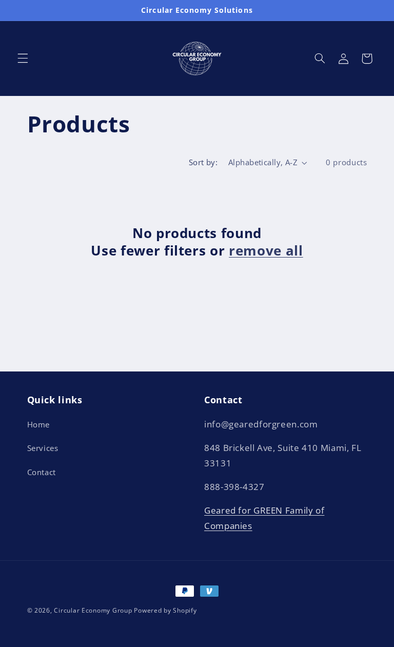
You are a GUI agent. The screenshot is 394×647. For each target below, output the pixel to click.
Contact (41, 472)
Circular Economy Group (93, 610)
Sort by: (203, 162)
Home (38, 424)
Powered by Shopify (165, 610)
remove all (266, 251)
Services (42, 448)
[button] (22, 58)
